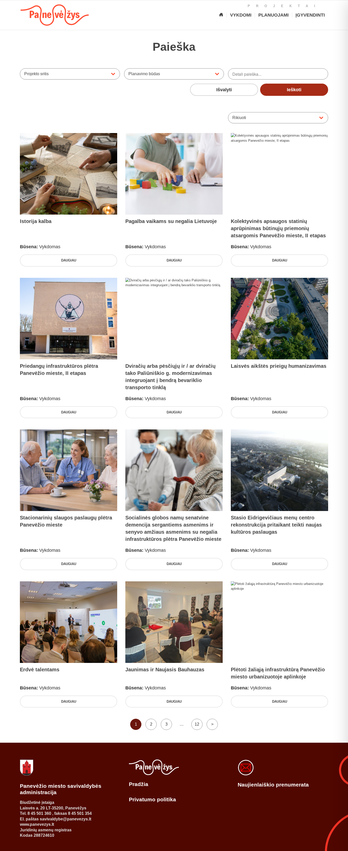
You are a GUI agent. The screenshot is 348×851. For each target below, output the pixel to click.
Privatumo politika (152, 799)
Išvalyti (224, 89)
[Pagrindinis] (221, 15)
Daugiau (68, 260)
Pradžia (138, 784)
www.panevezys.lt (37, 824)
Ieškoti (294, 89)
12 (197, 724)
